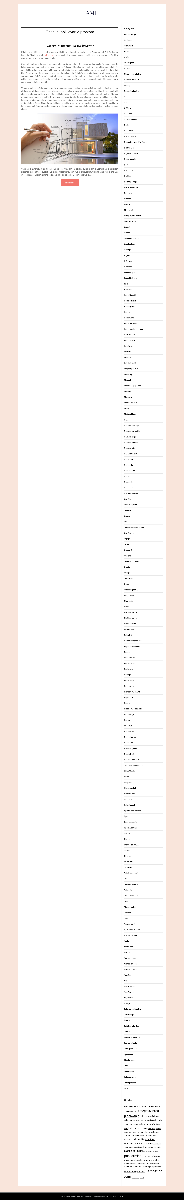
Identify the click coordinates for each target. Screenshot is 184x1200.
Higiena (127, 255)
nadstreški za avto (137, 1135)
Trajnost (127, 912)
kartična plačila (154, 1128)
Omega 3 (128, 550)
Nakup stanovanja (131, 425)
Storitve (127, 839)
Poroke (127, 652)
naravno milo (130, 1139)
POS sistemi (129, 657)
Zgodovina (128, 1054)
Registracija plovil (131, 748)
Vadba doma (129, 946)
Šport (126, 816)
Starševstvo (129, 833)
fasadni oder (145, 1120)
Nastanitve (128, 459)
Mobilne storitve (130, 402)
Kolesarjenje (129, 317)
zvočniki (142, 1178)
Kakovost (128, 289)
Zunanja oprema (130, 1082)
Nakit (126, 419)
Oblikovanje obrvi (131, 504)
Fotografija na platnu (132, 215)
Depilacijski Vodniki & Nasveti (136, 142)
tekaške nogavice (144, 1163)
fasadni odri (156, 1120)
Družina (127, 176)
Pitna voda (128, 601)
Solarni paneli (129, 805)
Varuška (127, 975)
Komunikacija (129, 334)
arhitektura (49, 55)
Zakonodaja (129, 1014)
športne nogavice (147, 1106)
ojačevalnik (140, 1147)
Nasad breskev (130, 453)
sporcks (155, 1160)
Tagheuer (128, 867)
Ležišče (127, 357)
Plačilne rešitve (130, 618)
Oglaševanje (129, 533)
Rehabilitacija (129, 754)
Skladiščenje (129, 771)
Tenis (126, 901)
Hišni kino (128, 261)
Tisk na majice (130, 907)
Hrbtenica (128, 266)
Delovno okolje (130, 136)
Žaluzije (127, 1020)
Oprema (127, 555)
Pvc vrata (128, 725)
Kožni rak (128, 346)
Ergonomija (128, 198)
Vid (125, 980)
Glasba (127, 232)
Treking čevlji (129, 924)
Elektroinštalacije (131, 187)
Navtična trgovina (131, 470)
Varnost (127, 952)
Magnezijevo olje (131, 368)
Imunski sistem (130, 278)
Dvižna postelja (130, 181)
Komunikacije (129, 340)
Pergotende (129, 595)
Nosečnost (128, 487)
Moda (126, 408)
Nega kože (128, 482)
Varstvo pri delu (130, 969)
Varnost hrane (130, 958)
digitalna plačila (134, 1120)
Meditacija (128, 391)
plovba (155, 1151)
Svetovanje (128, 861)
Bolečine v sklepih (131, 79)
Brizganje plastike (131, 91)
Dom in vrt (128, 170)
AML (92, 13)
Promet (127, 720)
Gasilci (127, 227)
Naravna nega (130, 436)
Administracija (130, 34)
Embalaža (128, 193)
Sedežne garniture (131, 759)
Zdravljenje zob (130, 1048)
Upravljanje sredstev (132, 929)
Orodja (127, 567)
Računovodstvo (130, 731)
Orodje (127, 572)
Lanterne (127, 351)
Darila (126, 125)
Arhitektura (128, 40)
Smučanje (128, 799)
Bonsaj (127, 85)
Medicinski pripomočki (133, 385)
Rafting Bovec (130, 737)
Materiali (127, 380)
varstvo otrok (135, 1178)
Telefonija (128, 890)
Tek (125, 878)
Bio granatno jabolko (132, 74)
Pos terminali (129, 663)
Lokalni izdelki (130, 363)
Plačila (127, 606)
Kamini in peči (130, 295)
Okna (126, 544)
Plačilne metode (130, 612)
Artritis (126, 51)
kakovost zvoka (138, 1128)
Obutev (127, 516)
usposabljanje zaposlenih (150, 1166)
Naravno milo (129, 448)
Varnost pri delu (130, 963)
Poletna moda (129, 629)
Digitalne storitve (131, 153)
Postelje (127, 674)
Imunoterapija (129, 272)
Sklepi (126, 776)
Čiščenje (127, 108)
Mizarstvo (128, 397)
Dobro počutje (130, 159)
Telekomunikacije (131, 895)
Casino (127, 102)
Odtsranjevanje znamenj (134, 527)
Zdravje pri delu (130, 1043)
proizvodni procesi (141, 1160)
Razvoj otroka (130, 742)
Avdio (126, 57)
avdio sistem (133, 1111)
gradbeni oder (144, 1123)
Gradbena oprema (131, 238)
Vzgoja (127, 1003)
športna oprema (131, 1106)
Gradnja (127, 249)
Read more (69, 182)
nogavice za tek (130, 1147)
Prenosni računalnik (132, 691)
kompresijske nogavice (130, 1132)
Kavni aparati (129, 306)
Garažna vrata (130, 221)
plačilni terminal (133, 1151)
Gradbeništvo (129, 244)
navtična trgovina (143, 1143)
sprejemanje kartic (130, 1163)
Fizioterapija (129, 210)
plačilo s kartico (147, 1151)
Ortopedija (128, 578)
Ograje (127, 538)
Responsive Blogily (101, 1196)
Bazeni (127, 68)
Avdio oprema (130, 62)
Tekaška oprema (131, 884)
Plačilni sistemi (130, 623)
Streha (127, 850)
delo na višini (146, 1116)
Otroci (126, 584)
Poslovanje (128, 669)
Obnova (127, 510)
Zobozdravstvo (130, 1077)
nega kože (157, 1144)
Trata (126, 918)
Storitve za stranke (132, 844)
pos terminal (133, 1155)
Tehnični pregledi (131, 873)
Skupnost (128, 782)
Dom (126, 164)
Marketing (128, 374)
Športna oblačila (130, 822)
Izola (126, 283)
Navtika (127, 476)
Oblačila (127, 499)
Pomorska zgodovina (133, 640)
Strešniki (127, 856)
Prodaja (127, 703)
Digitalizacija (129, 147)
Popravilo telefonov (132, 646)
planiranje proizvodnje (152, 1147)
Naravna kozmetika (132, 431)
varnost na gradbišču (134, 1171)
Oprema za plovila (131, 561)
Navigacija (128, 465)
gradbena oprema (130, 1124)
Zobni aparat (129, 1071)
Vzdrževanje (129, 992)
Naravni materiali (131, 442)
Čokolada (128, 113)
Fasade (127, 204)
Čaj (125, 96)
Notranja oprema (131, 493)
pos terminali (148, 1156)
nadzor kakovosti (150, 1135)
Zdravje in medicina (132, 1037)
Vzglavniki (128, 997)
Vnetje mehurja (130, 986)
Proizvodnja (129, 714)
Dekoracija (128, 130)
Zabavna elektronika (132, 1009)
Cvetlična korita (130, 119)
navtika (141, 1139)
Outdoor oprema (131, 589)
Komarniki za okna (131, 323)
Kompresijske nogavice (133, 329)
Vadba (126, 941)
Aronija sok (128, 45)
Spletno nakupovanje (132, 810)
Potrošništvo (129, 680)
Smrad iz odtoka (131, 793)
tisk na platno (134, 1167)
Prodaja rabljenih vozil (133, 708)
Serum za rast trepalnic (133, 765)
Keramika (128, 312)
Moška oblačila (130, 414)
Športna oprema (130, 827)
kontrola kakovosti (146, 1132)
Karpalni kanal (130, 300)
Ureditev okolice (130, 935)
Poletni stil (128, 635)
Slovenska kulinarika (132, 788)
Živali (126, 1065)
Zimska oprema (130, 1060)
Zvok (126, 1088)
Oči (125, 521)
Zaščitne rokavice (131, 1026)
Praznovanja (129, 686)
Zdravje (127, 1031)
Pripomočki (128, 697)
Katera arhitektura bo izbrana (69, 46)
